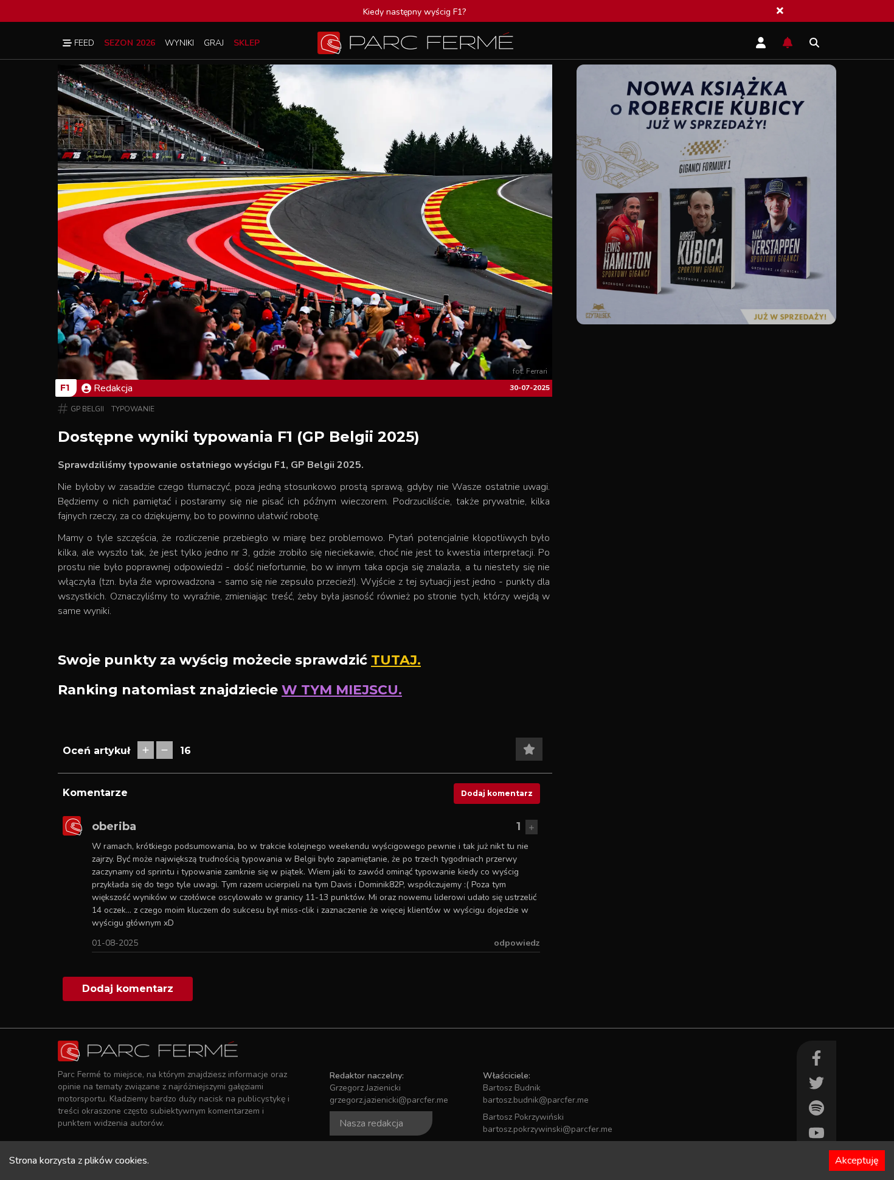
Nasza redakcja (371, 1123)
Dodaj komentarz (497, 793)
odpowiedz (517, 943)
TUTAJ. (396, 660)
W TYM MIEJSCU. (342, 690)
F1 (64, 387)
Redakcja (113, 388)
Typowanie (132, 409)
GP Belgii (87, 409)
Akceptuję (857, 1160)
